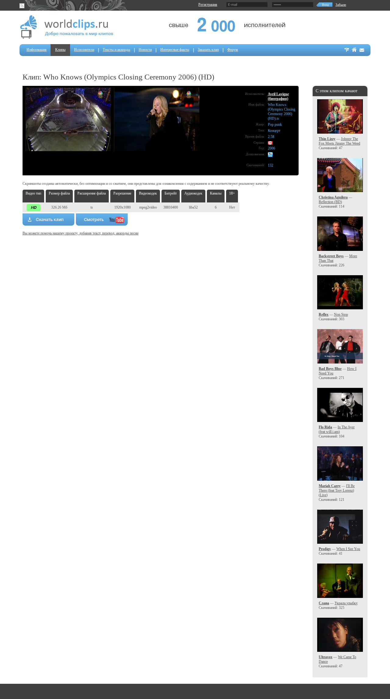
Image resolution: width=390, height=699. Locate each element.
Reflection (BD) (330, 202)
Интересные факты (174, 49)
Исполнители (84, 49)
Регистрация (207, 4)
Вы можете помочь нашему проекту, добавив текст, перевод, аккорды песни (80, 233)
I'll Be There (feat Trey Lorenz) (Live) (337, 490)
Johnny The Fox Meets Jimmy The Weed (339, 141)
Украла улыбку (346, 603)
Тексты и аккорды (116, 49)
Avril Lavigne (278, 94)
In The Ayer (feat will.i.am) (337, 429)
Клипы (60, 49)
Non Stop (341, 314)
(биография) (278, 99)
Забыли (340, 4)
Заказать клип (208, 49)
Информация (37, 49)
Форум (232, 49)
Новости (145, 49)
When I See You (348, 549)
